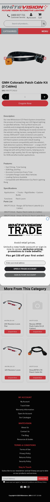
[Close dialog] (47, 219)
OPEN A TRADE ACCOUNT (25, 269)
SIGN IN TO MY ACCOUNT (25, 275)
